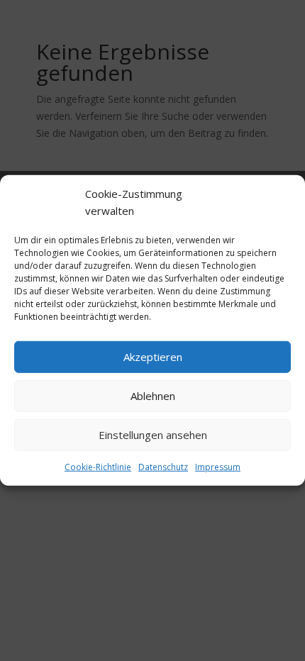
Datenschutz (163, 466)
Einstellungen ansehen (153, 435)
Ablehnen (153, 396)
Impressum (217, 466)
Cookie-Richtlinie (98, 466)
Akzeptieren (152, 357)
